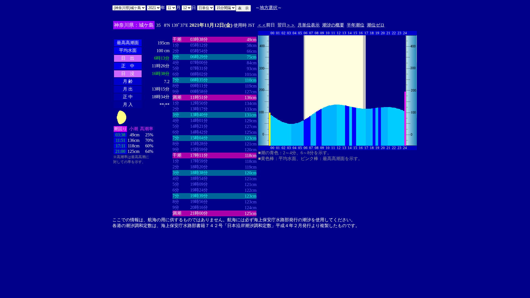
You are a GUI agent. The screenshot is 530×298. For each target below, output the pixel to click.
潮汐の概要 (333, 25)
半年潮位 (355, 25)
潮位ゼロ (376, 25)
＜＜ (261, 25)
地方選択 (268, 7)
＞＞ (290, 25)
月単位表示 (309, 25)
